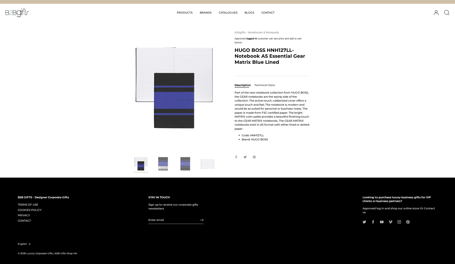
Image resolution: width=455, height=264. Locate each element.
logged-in (251, 38)
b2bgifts (240, 32)
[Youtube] (382, 221)
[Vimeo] (390, 221)
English (22, 244)
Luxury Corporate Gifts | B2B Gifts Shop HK (51, 253)
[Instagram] (399, 221)
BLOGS (249, 12)
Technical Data (264, 85)
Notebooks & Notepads (263, 32)
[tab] (244, 85)
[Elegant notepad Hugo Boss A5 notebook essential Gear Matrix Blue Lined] (140, 164)
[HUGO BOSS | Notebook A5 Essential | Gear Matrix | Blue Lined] (207, 163)
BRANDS (206, 12)
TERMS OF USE (28, 204)
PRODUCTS (184, 12)
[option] (141, 165)
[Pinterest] (408, 221)
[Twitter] (364, 221)
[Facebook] (373, 221)
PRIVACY (24, 215)
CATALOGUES (228, 12)
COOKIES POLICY (30, 210)
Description (243, 85)
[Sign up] (202, 220)
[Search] (447, 13)
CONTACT (268, 12)
